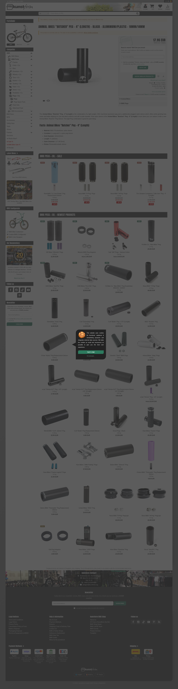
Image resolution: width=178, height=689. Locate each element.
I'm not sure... (91, 356)
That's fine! (91, 352)
